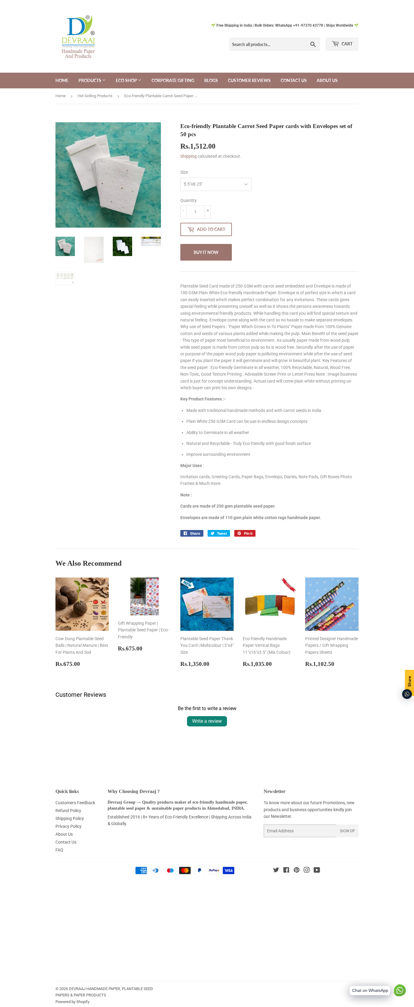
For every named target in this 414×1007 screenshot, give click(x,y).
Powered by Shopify (72, 1001)
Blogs (211, 80)
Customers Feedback (75, 802)
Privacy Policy (68, 826)
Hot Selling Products (95, 96)
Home (61, 80)
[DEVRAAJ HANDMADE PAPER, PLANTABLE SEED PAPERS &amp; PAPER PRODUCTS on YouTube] (317, 870)
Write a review (207, 721)
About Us (327, 80)
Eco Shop (127, 80)
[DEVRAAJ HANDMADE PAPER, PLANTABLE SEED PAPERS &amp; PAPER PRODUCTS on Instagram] (307, 870)
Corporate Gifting (173, 80)
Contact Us (294, 80)
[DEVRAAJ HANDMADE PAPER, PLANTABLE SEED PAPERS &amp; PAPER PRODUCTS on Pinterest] (296, 870)
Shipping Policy (69, 818)
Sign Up (347, 831)
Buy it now (206, 252)
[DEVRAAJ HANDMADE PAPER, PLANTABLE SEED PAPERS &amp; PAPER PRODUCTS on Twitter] (276, 870)
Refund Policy (68, 810)
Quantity (188, 200)
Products (90, 80)
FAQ (59, 849)
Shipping (188, 156)
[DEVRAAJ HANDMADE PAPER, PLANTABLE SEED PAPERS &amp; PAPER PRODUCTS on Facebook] (286, 870)
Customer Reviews (249, 80)
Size (184, 172)
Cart (346, 43)
